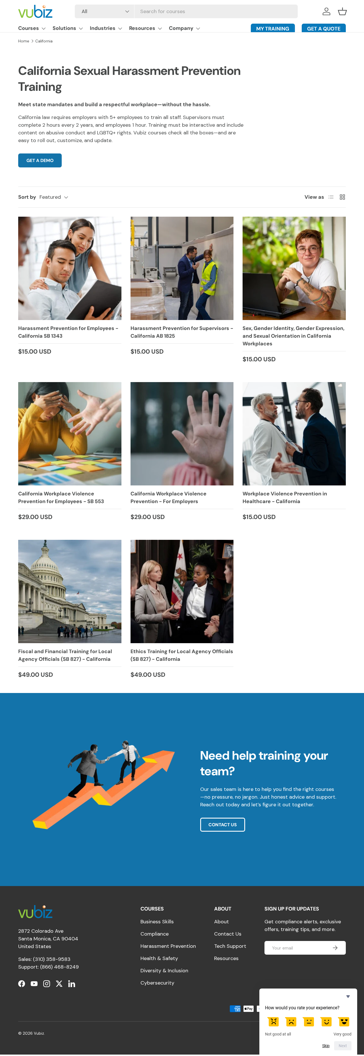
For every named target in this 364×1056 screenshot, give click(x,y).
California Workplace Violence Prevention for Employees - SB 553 (61, 497)
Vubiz (39, 1033)
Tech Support (230, 946)
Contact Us (227, 933)
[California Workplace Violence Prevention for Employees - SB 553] (69, 433)
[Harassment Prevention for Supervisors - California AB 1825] (182, 268)
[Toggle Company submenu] (198, 28)
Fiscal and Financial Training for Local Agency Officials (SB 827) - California (65, 655)
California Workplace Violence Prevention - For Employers (168, 497)
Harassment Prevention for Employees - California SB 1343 (68, 332)
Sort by (27, 197)
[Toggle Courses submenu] (43, 28)
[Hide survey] (348, 996)
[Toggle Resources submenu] (159, 28)
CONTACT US (222, 825)
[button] (342, 11)
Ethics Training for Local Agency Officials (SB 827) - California (182, 655)
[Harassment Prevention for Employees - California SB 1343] (69, 268)
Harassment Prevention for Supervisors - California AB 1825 (182, 332)
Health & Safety (159, 958)
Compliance (154, 933)
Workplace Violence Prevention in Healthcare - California (285, 497)
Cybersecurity (157, 982)
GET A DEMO (39, 160)
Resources (142, 28)
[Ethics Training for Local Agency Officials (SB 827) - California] (182, 591)
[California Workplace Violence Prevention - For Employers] (182, 433)
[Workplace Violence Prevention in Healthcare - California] (294, 433)
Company (181, 28)
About (221, 921)
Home (23, 41)
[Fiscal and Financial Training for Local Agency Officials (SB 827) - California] (69, 591)
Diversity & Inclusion (164, 970)
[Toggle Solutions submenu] (80, 28)
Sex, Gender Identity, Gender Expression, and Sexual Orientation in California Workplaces (293, 336)
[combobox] (186, 11)
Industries (102, 28)
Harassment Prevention (168, 946)
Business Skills (157, 921)
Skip (326, 1045)
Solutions (64, 28)
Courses (28, 28)
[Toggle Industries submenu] (120, 28)
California (44, 41)
